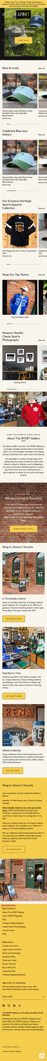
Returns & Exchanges (11, 953)
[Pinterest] (14, 1005)
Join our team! (8, 930)
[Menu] (4, 14)
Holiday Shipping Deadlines (14, 975)
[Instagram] (9, 1005)
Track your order (9, 960)
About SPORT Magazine (12, 916)
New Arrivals (10, 68)
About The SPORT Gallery (13, 912)
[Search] (9, 14)
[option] (23, 30)
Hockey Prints (20, 382)
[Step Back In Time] (23, 648)
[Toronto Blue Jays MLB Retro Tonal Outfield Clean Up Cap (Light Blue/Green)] (19, 90)
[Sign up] (43, 996)
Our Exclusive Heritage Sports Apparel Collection (16, 204)
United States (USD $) (10, 1047)
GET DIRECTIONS (13, 619)
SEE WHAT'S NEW (13, 696)
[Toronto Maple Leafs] (19, 297)
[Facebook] (3, 1005)
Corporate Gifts (9, 971)
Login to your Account (11, 949)
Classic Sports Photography (14, 927)
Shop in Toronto (9, 964)
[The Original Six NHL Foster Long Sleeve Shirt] (19, 230)
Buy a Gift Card (8, 967)
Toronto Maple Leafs (20, 317)
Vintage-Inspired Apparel (13, 923)
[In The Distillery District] (23, 573)
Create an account (10, 946)
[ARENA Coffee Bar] (23, 725)
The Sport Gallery (14, 1051)
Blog (4, 934)
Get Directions (13, 849)
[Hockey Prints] (19, 362)
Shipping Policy (8, 956)
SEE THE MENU (12, 771)
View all (41, 68)
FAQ (4, 919)
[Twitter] (19, 1005)
